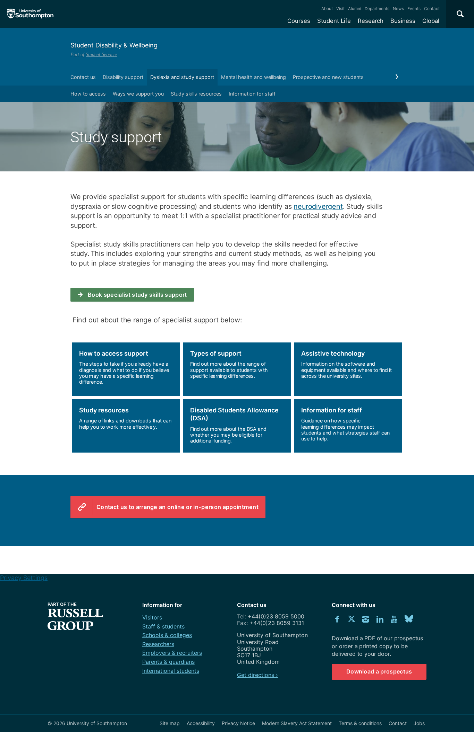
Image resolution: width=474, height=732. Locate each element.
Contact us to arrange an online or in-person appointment (177, 506)
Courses (298, 20)
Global (430, 20)
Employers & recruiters (172, 652)
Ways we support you (138, 94)
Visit (340, 8)
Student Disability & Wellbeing (114, 45)
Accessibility (201, 723)
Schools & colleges (167, 635)
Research (370, 20)
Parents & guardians (168, 661)
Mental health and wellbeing (253, 77)
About (327, 8)
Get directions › (257, 674)
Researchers (158, 644)
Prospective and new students (328, 77)
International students (170, 670)
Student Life (334, 20)
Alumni (354, 8)
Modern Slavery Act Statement (297, 723)
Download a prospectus (379, 671)
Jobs (419, 723)
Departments (377, 8)
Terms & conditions (360, 723)
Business (402, 20)
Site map (170, 723)
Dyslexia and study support (182, 77)
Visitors (152, 617)
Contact (432, 8)
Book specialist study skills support (137, 294)
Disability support (123, 77)
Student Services (101, 54)
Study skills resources (196, 94)
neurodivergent (318, 206)
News (398, 8)
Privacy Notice (238, 723)
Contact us (83, 77)
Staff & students (163, 626)
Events (414, 8)
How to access (88, 94)
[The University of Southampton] (30, 14)
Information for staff (252, 94)
